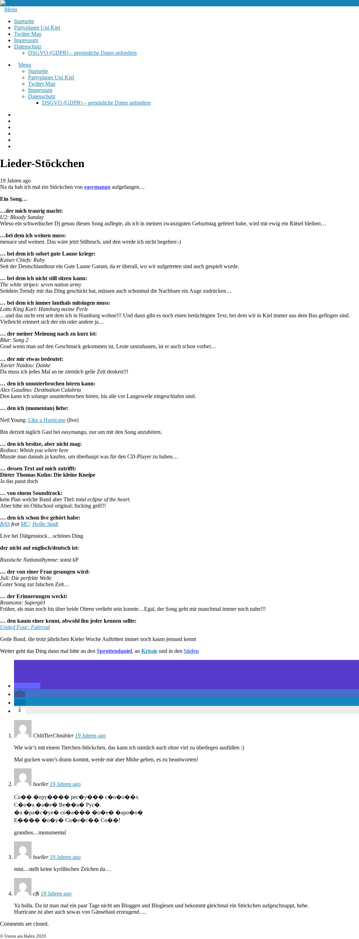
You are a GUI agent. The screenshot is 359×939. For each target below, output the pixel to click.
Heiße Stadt (45, 524)
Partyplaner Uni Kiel (37, 28)
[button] (27, 686)
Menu (10, 9)
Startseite (24, 21)
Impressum (26, 40)
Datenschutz (27, 46)
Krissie (149, 651)
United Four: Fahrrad (25, 627)
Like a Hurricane (47, 420)
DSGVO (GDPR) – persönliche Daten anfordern (82, 53)
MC (25, 524)
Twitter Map (27, 34)
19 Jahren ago (90, 736)
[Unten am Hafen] (21, 3)
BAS (5, 524)
